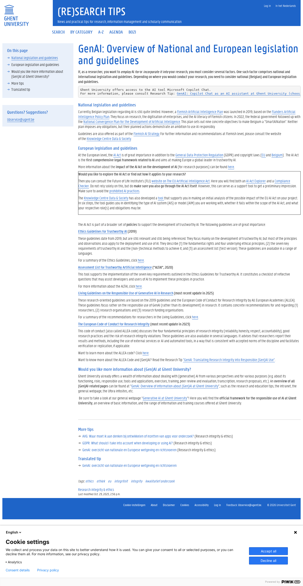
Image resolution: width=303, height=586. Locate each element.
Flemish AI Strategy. (147, 133)
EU (264, 154)
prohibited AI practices (124, 190)
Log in (217, 505)
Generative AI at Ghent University (165, 397)
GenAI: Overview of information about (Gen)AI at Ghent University (174, 385)
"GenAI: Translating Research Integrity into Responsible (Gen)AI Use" (229, 359)
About (154, 505)
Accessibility (202, 505)
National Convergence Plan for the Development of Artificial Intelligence (131, 121)
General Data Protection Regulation (199, 154)
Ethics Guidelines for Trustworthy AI (102, 231)
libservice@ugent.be (20, 119)
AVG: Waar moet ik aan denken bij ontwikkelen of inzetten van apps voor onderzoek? (138, 435)
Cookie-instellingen (134, 505)
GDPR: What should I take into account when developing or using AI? (127, 442)
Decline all (268, 561)
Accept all (268, 551)
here (231, 166)
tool (161, 197)
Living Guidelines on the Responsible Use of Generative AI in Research (125, 292)
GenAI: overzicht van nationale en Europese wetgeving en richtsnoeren (129, 449)
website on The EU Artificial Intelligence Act (181, 180)
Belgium (277, 154)
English (12, 532)
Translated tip (20, 89)
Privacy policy (48, 570)
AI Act (117, 154)
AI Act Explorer (256, 180)
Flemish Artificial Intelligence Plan (200, 111)
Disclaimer (169, 505)
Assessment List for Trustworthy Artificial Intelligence (115, 267)
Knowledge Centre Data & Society (109, 138)
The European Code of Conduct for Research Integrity (114, 323)
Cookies (184, 505)
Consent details (18, 570)
